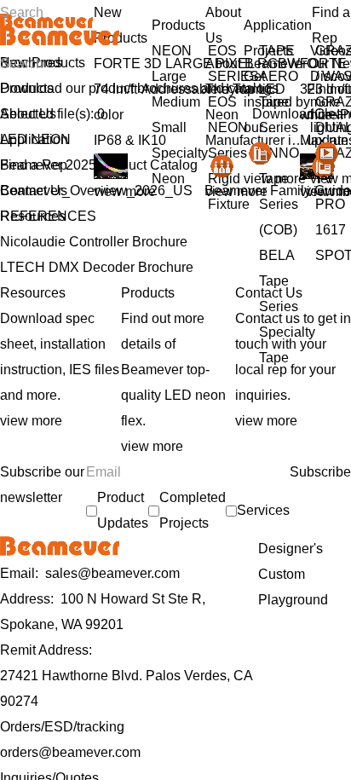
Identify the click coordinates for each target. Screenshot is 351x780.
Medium (176, 102)
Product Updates (122, 510)
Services (263, 510)
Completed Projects (192, 510)
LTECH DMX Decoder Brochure (96, 267)
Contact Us (33, 190)
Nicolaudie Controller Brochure (93, 241)
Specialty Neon (180, 166)
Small (169, 127)
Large (169, 76)
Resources (33, 216)
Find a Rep (33, 165)
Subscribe (320, 472)
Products (27, 88)
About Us (28, 114)
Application (34, 139)
